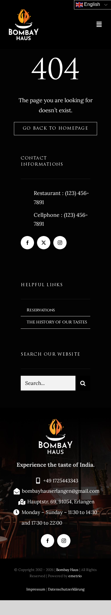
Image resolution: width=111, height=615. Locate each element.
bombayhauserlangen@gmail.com (60, 491)
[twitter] (43, 242)
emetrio (75, 576)
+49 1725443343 (60, 480)
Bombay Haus (67, 569)
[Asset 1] (23, 11)
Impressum (35, 589)
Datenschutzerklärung (66, 589)
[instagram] (60, 242)
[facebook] (27, 242)
